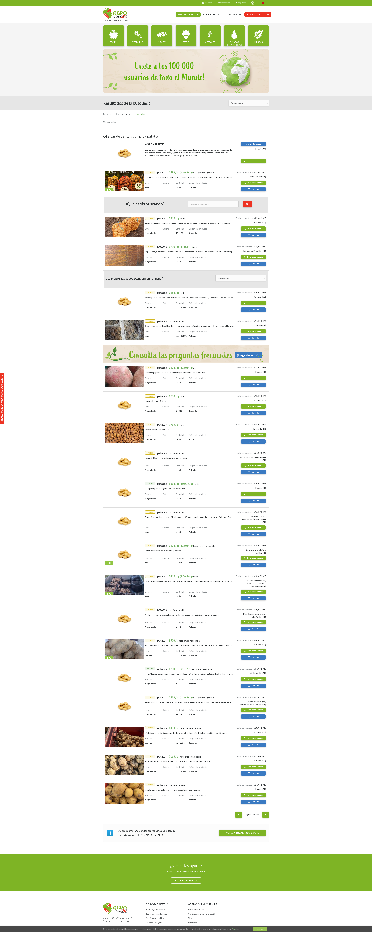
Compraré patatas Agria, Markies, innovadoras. (166, 488)
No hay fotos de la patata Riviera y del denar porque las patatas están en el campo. (182, 614)
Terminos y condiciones (156, 914)
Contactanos (188, 880)
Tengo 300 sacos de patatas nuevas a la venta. (166, 458)
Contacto (208, 3)
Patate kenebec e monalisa (157, 429)
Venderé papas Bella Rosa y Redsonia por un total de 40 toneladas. (175, 372)
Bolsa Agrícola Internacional (118, 20)
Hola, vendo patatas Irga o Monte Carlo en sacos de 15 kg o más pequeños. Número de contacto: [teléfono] (193, 581)
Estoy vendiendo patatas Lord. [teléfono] (163, 550)
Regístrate (241, 3)
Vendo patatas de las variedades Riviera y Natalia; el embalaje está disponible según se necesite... (189, 702)
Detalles (235, 929)
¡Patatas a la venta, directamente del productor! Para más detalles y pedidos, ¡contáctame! (186, 733)
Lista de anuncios (188, 14)
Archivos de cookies (155, 918)
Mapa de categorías (154, 922)
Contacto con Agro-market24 (201, 914)
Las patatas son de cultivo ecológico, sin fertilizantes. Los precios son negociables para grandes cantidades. (193, 177)
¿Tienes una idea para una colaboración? (2, 398)
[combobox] (249, 103)
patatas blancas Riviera (155, 401)
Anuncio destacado (253, 144)
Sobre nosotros (212, 14)
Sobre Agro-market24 (156, 909)
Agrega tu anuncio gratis (242, 832)
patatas (141, 113)
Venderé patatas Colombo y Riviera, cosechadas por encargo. (172, 790)
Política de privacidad (197, 909)
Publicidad (192, 922)
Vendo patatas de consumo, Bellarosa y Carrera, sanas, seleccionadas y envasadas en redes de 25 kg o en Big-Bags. (197, 297)
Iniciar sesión (224, 3)
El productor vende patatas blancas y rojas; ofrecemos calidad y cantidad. (178, 761)
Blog (190, 918)
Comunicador (234, 14)
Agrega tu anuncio (258, 14)
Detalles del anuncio (255, 161)
